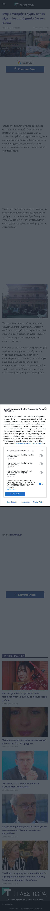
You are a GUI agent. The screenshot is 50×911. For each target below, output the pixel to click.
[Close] (45, 409)
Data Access (25, 502)
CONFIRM (15, 494)
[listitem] (25, 450)
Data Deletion (12, 502)
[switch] (41, 455)
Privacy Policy (38, 502)
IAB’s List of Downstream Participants (28, 443)
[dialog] (25, 455)
